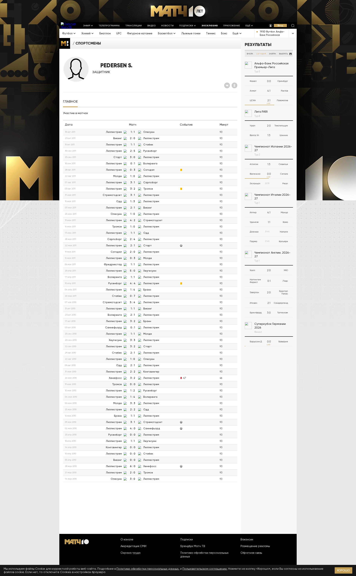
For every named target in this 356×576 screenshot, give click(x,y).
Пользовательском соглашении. (204, 568)
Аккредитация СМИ (133, 546)
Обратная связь (251, 552)
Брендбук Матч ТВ (192, 546)
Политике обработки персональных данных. (147, 568)
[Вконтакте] (227, 85)
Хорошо (343, 570)
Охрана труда (130, 552)
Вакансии (246, 539)
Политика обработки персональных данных (204, 554)
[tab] (70, 101)
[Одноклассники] (234, 85)
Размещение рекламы (255, 546)
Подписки (186, 539)
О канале (127, 539)
